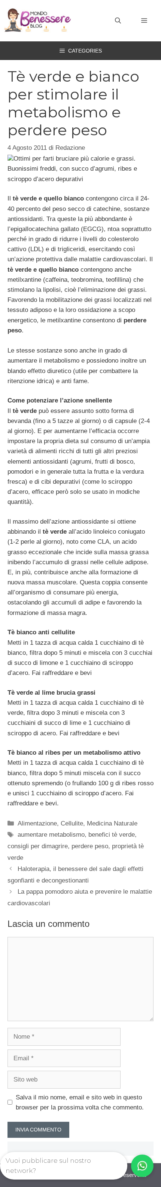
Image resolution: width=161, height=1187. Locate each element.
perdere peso (90, 846)
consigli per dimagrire (37, 846)
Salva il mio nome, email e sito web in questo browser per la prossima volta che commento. (80, 1102)
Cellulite (72, 823)
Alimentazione (37, 823)
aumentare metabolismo (51, 834)
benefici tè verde (111, 834)
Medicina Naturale (112, 823)
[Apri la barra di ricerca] (118, 21)
